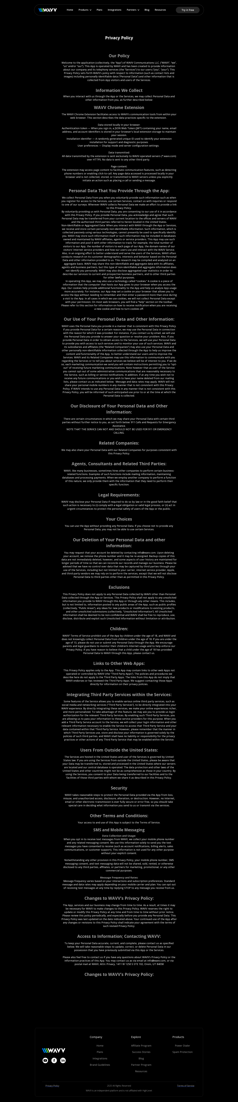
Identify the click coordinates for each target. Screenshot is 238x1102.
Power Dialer (182, 1045)
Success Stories (141, 1052)
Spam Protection (182, 1052)
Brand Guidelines (100, 1064)
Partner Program (141, 1064)
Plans (99, 9)
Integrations (114, 9)
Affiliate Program (141, 1045)
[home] (47, 10)
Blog (147, 9)
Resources (160, 9)
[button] (85, 9)
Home (70, 9)
